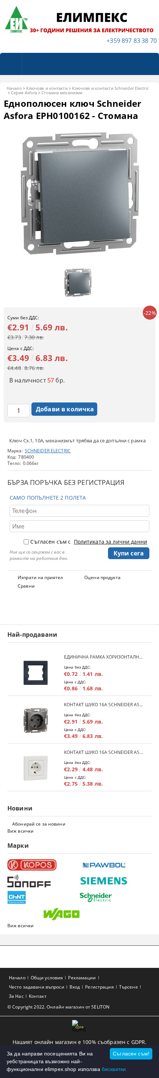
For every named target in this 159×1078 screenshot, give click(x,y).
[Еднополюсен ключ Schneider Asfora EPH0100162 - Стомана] (79, 259)
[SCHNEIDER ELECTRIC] (115, 897)
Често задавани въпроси (36, 987)
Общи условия (47, 978)
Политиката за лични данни (111, 541)
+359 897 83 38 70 (131, 41)
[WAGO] (79, 914)
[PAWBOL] (115, 864)
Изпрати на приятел (40, 577)
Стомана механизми (61, 92)
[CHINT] (42, 897)
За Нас (16, 996)
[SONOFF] (42, 880)
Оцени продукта (102, 577)
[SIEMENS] (115, 881)
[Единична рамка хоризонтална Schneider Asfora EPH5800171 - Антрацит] (35, 673)
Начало (14, 88)
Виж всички (20, 831)
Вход (75, 987)
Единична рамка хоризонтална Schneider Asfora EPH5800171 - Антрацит (104, 657)
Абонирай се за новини (38, 824)
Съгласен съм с (88, 541)
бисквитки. (114, 1069)
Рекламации (82, 978)
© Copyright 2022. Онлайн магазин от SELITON (58, 1007)
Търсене (128, 987)
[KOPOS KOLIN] (42, 865)
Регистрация (99, 987)
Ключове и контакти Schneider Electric (110, 88)
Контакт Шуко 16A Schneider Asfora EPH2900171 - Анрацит (104, 704)
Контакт (38, 996)
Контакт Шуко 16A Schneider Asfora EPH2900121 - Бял (104, 752)
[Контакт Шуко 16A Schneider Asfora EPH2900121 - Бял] (35, 768)
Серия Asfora (24, 92)
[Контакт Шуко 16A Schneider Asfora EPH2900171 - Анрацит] (35, 720)
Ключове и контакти (47, 88)
